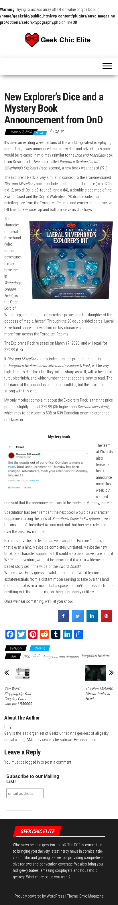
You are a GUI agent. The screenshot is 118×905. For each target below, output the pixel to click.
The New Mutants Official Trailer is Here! (99, 693)
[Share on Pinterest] (106, 620)
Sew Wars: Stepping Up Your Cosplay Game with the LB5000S (18, 696)
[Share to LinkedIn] (92, 620)
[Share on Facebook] (63, 620)
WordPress (55, 896)
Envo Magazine (91, 896)
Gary (59, 131)
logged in (32, 762)
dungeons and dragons (60, 656)
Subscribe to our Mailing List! (32, 779)
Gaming (39, 648)
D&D (26, 656)
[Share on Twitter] (78, 620)
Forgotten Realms (95, 655)
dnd (36, 655)
